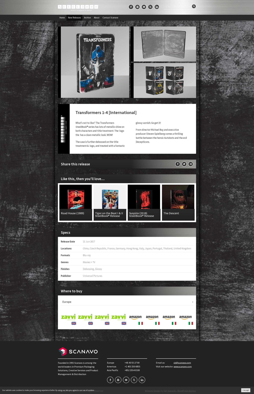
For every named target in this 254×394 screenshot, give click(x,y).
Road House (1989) (75, 203)
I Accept (246, 390)
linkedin (157, 7)
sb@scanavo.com (182, 362)
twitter (150, 7)
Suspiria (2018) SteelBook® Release (144, 203)
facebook (131, 7)
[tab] (127, 301)
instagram (137, 7)
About (96, 18)
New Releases (74, 18)
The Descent (178, 203)
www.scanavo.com (183, 366)
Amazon (135, 317)
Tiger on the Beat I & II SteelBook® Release (110, 203)
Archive (87, 18)
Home (62, 18)
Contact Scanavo (110, 18)
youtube (144, 7)
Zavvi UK (68, 317)
